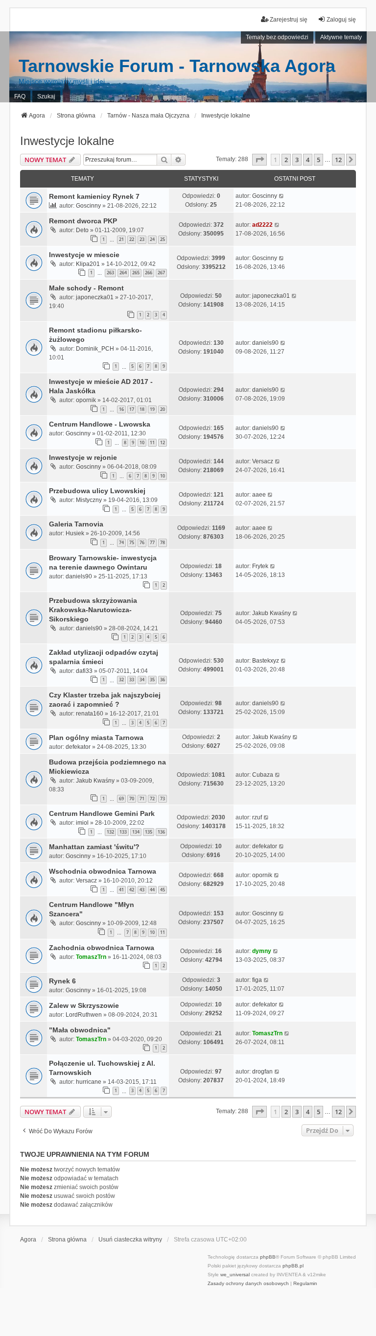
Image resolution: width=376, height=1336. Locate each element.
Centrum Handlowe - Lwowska (99, 424)
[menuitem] (248, 1283)
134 (136, 832)
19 (152, 409)
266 (148, 272)
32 (121, 679)
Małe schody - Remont (86, 288)
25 (162, 239)
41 (121, 889)
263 (110, 272)
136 (161, 832)
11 (152, 442)
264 (123, 272)
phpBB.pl (293, 1265)
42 (131, 889)
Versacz (262, 461)
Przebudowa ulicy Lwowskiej (97, 491)
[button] (259, 160)
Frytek (260, 566)
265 (136, 272)
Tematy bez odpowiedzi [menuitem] (277, 37)
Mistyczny (89, 500)
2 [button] (286, 159)
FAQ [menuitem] (19, 96)
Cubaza (262, 774)
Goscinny (88, 205)
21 (121, 239)
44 (152, 889)
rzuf (257, 817)
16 (121, 409)
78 (162, 542)
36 (162, 679)
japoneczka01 (95, 297)
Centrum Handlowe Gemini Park (102, 813)
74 (121, 542)
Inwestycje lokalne (67, 140)
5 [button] (318, 159)
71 (142, 798)
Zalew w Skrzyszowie (84, 1005)
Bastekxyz (265, 660)
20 (162, 409)
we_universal (235, 1274)
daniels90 (265, 342)
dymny (261, 951)
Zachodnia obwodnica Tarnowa (101, 948)
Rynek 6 (62, 981)
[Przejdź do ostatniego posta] (282, 195)
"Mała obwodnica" (80, 1030)
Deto (82, 230)
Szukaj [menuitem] (46, 96)
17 (131, 409)
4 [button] (307, 159)
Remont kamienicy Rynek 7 (94, 196)
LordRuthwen (84, 1014)
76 (142, 542)
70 (131, 798)
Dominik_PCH (95, 348)
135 (148, 832)
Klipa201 (88, 264)
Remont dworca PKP (83, 221)
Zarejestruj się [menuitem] (288, 19)
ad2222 (262, 224)
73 (162, 798)
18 (142, 409)
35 (152, 679)
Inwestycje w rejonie (83, 457)
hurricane (88, 1081)
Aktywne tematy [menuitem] (341, 37)
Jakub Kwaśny (271, 613)
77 (152, 542)
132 (110, 832)
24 (152, 239)
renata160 (89, 713)
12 (162, 442)
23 (142, 239)
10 (142, 442)
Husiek (75, 533)
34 (142, 679)
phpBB (268, 1257)
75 (131, 542)
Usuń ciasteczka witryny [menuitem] (130, 1239)
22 (131, 239)
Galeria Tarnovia (76, 524)
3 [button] (297, 159)
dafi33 (84, 671)
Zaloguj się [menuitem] (341, 19)
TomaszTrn (91, 957)
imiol (82, 822)
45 (162, 889)
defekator (78, 746)
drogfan (262, 1071)
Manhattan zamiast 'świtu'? (94, 847)
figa (257, 980)
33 (131, 679)
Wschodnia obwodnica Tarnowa (102, 871)
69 (121, 798)
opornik (86, 400)
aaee (259, 494)
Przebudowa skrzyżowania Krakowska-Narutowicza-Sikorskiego (93, 609)
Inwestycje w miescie (84, 255)
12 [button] (338, 159)
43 (142, 889)
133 (123, 832)
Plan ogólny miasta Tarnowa (96, 737)
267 (161, 272)
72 (152, 798)
